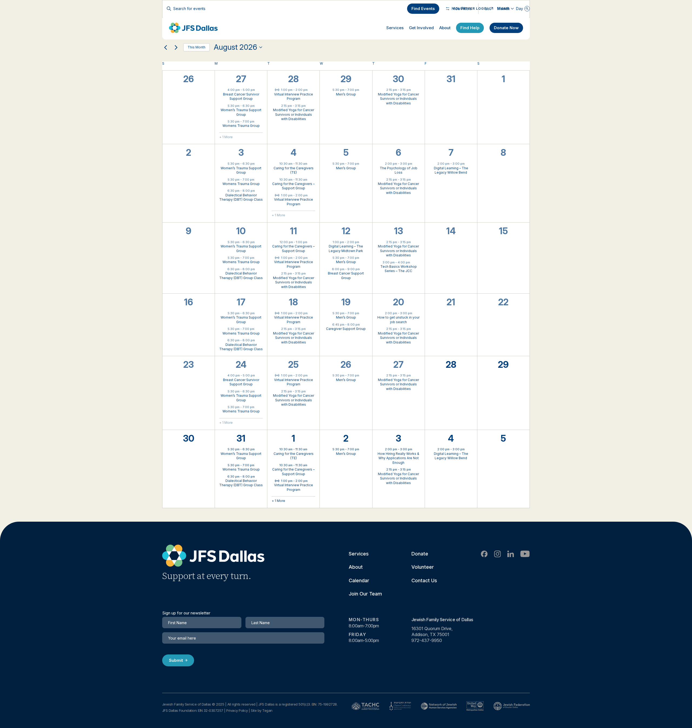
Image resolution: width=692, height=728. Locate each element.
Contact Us (424, 580)
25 (293, 364)
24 (241, 364)
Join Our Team (365, 594)
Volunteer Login (470, 8)
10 (241, 231)
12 (346, 231)
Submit (176, 660)
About (445, 27)
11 (293, 231)
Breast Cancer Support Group (346, 275)
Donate (419, 554)
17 (241, 302)
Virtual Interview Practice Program (293, 96)
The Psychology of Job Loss (398, 170)
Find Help (470, 27)
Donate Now (506, 27)
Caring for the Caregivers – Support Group (293, 186)
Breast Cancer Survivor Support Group (241, 96)
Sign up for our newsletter (186, 613)
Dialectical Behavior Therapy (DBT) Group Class (241, 197)
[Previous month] (165, 47)
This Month (196, 47)
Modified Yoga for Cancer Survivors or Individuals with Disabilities (293, 114)
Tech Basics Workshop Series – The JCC (398, 268)
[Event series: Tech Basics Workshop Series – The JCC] (413, 262)
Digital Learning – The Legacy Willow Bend (451, 170)
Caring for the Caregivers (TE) (294, 170)
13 (398, 231)
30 (398, 79)
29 (346, 79)
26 (346, 364)
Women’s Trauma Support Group (241, 112)
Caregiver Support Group (346, 329)
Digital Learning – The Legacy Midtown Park (346, 248)
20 (398, 302)
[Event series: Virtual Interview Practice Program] (310, 90)
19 (346, 302)
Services (395, 27)
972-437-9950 (426, 640)
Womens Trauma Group (241, 126)
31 (241, 438)
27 (241, 79)
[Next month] (176, 47)
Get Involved (421, 27)
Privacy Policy (237, 710)
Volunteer (422, 567)
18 (293, 302)
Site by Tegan (261, 710)
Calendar (359, 580)
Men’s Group (346, 94)
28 (293, 79)
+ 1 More (226, 137)
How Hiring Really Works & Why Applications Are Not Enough (398, 458)
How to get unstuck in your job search (398, 319)
